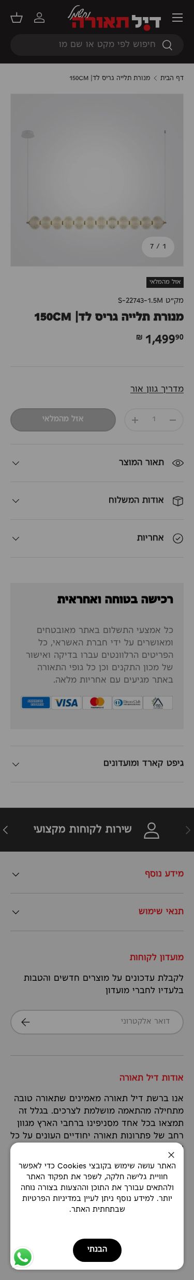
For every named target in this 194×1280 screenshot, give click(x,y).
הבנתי (97, 1250)
